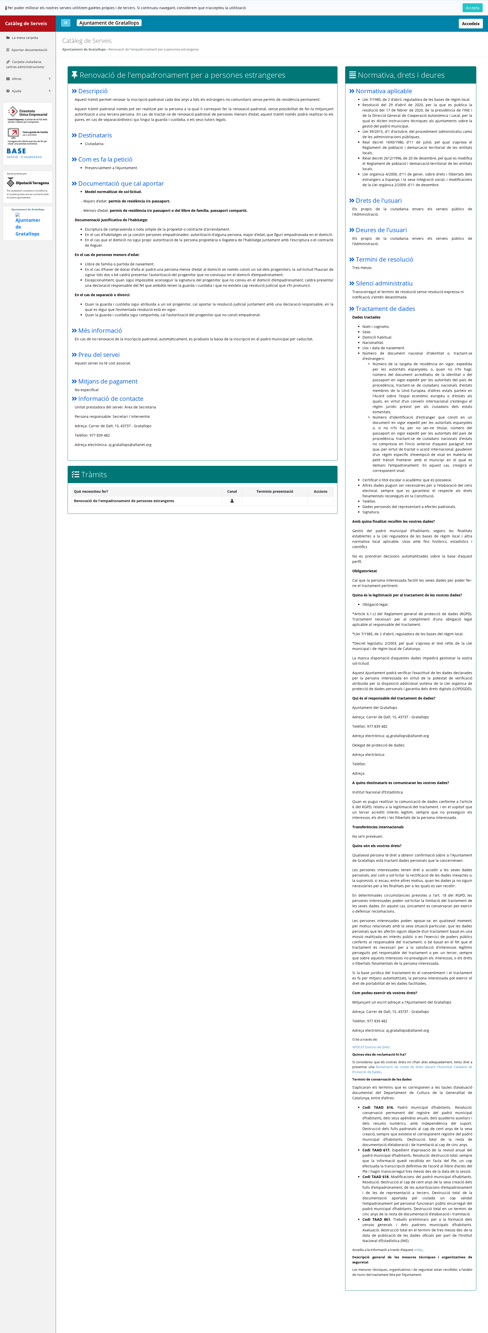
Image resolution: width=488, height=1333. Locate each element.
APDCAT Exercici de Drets (371, 1047)
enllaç (418, 1249)
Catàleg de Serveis (26, 23)
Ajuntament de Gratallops (83, 49)
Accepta (472, 7)
